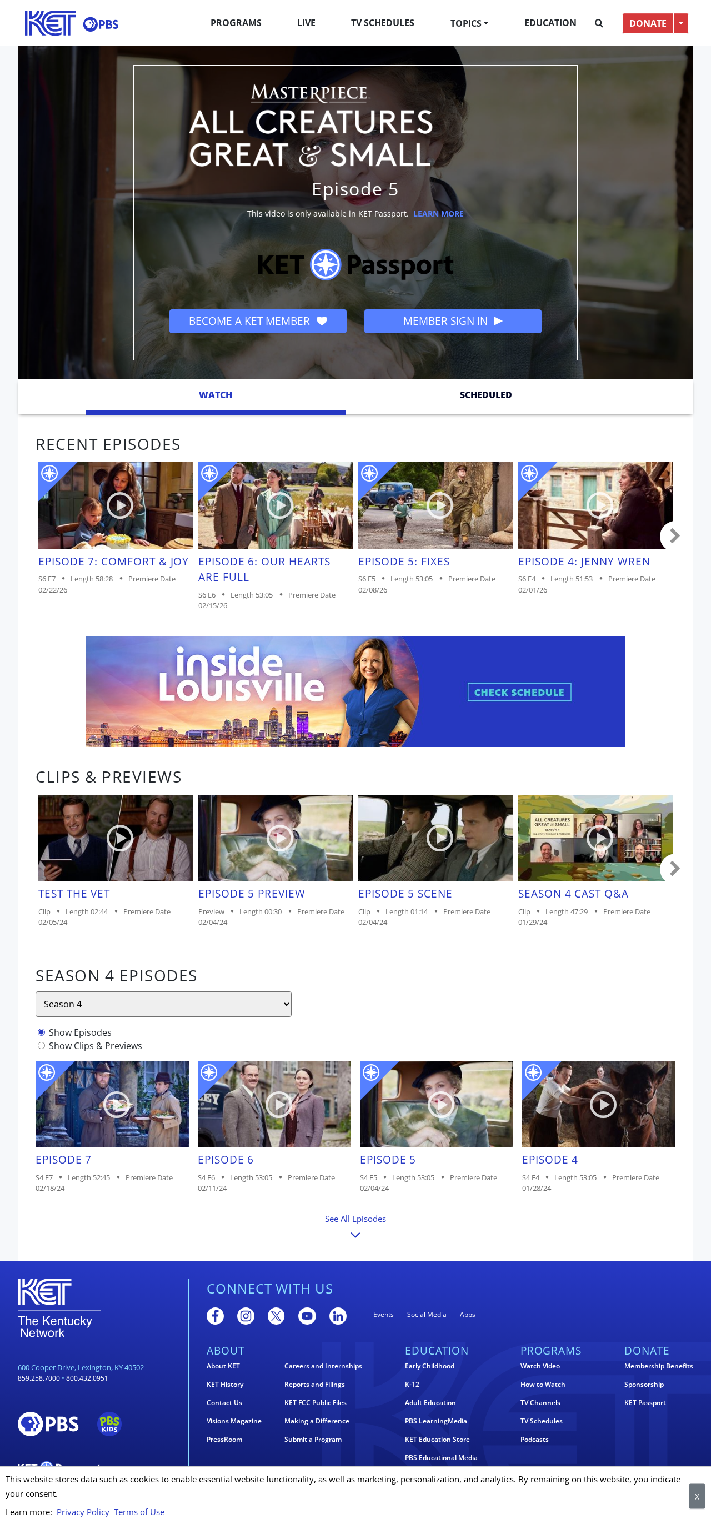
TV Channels (540, 1402)
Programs (236, 23)
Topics (466, 23)
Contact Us (224, 1402)
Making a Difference (316, 1421)
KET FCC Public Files (315, 1402)
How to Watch (542, 1384)
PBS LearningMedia (436, 1421)
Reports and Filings (314, 1384)
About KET (223, 1366)
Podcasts (534, 1439)
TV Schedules (382, 23)
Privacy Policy (83, 1511)
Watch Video (540, 1366)
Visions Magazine (234, 1421)
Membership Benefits (658, 1366)
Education (550, 23)
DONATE (648, 23)
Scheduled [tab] (486, 395)
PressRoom (224, 1439)
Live (306, 23)
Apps (467, 1314)
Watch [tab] (215, 395)
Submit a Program (313, 1439)
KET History (225, 1384)
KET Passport (645, 1402)
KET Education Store (437, 1439)
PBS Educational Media (441, 1457)
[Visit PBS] (100, 24)
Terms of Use (139, 1511)
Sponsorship (644, 1384)
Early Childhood (429, 1366)
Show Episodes (80, 1032)
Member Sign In (446, 320)
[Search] (599, 23)
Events (383, 1314)
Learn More (438, 213)
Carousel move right (675, 536)
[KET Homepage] (50, 23)
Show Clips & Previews (95, 1046)
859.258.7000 (39, 1378)
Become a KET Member (251, 320)
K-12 (412, 1384)
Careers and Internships (323, 1366)
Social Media (427, 1314)
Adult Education (430, 1402)
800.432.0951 (87, 1378)
